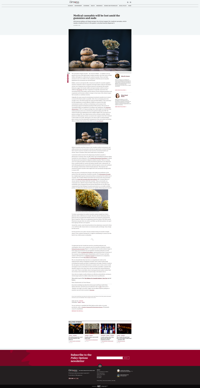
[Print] (68, 80)
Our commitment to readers (102, 371)
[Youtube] (72, 378)
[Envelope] (68, 78)
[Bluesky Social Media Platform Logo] (71, 378)
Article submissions (101, 373)
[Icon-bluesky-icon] (68, 77)
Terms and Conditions (107, 380)
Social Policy (123, 5)
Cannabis (81, 300)
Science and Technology (111, 5)
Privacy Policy (99, 380)
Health (93, 5)
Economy (70, 5)
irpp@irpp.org (79, 375)
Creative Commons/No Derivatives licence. (92, 307)
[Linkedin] (68, 75)
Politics (83, 302)
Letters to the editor (101, 374)
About (98, 369)
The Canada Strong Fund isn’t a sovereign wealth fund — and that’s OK (124, 338)
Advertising (99, 376)
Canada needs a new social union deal (91, 337)
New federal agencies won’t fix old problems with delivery (76, 338)
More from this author (120, 106)
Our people (99, 377)
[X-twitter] (68, 82)
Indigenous (99, 5)
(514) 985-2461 (72, 375)
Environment (78, 5)
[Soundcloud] (74, 378)
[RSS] (78, 378)
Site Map (113, 380)
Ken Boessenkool (94, 339)
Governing (86, 5)
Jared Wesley (88, 339)
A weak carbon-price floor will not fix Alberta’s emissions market (107, 338)
